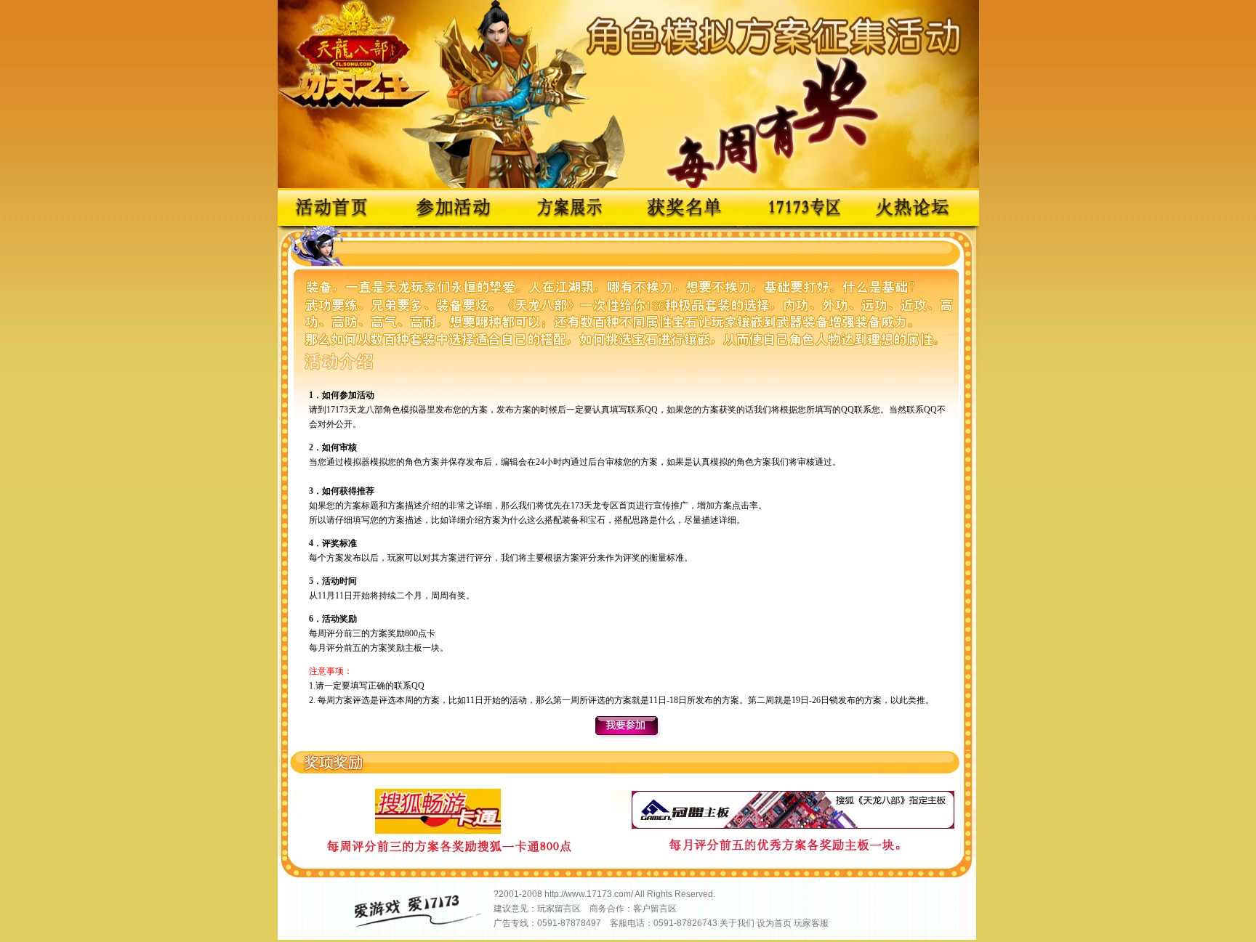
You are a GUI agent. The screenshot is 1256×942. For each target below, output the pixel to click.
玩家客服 (811, 923)
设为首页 (774, 923)
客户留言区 (655, 909)
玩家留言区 (559, 909)
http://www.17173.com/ (588, 894)
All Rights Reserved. (675, 894)
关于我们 (737, 923)
